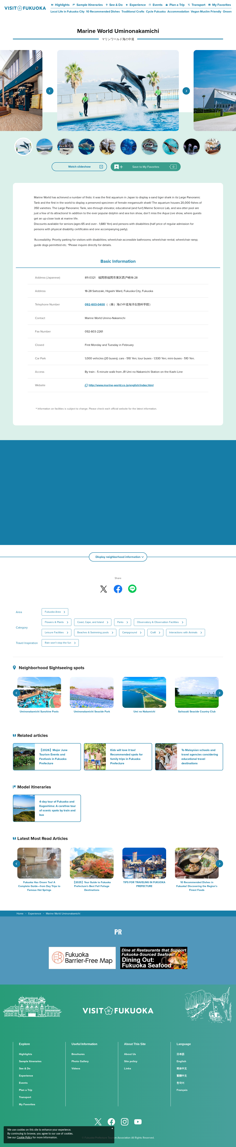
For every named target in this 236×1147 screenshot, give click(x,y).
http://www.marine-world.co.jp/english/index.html (121, 385)
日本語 (180, 1054)
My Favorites (221, 4)
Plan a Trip (177, 4)
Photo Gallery (80, 1061)
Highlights (62, 4)
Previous (49, 91)
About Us (130, 1054)
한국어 (180, 1082)
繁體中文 (182, 1075)
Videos (76, 1068)
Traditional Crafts (133, 11)
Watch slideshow (79, 166)
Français (182, 1089)
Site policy (130, 1061)
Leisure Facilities (54, 632)
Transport (198, 4)
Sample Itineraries (90, 4)
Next (186, 91)
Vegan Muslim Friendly (206, 11)
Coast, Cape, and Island (90, 622)
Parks (120, 622)
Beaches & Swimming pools (93, 632)
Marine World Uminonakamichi (63, 913)
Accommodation (178, 11)
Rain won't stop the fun (58, 643)
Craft (153, 632)
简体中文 (182, 1068)
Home (20, 913)
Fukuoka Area (53, 612)
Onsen (227, 11)
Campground (129, 632)
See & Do (116, 4)
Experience (138, 4)
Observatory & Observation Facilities (158, 622)
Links (127, 1068)
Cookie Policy (24, 1137)
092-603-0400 (95, 304)
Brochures (78, 1054)
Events (157, 4)
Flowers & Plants (54, 622)
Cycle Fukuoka (156, 11)
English (181, 1061)
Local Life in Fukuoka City (67, 11)
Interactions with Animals (183, 632)
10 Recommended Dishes (103, 11)
